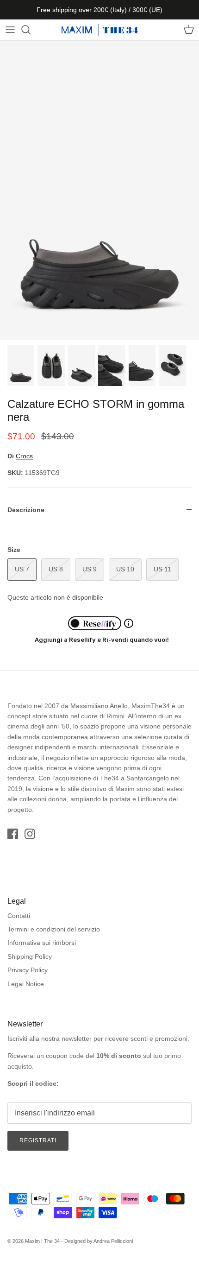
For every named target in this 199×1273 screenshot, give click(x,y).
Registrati (37, 1140)
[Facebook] (12, 834)
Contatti (18, 915)
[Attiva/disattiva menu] (10, 29)
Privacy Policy (27, 970)
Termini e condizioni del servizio (53, 929)
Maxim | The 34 (42, 1241)
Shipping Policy (29, 956)
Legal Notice (25, 984)
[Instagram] (30, 834)
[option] (99, 190)
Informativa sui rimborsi (41, 942)
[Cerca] (30, 29)
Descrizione (25, 509)
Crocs (24, 456)
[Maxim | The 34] (100, 30)
